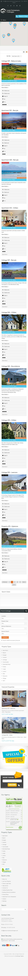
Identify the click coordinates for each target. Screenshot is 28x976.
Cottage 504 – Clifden (9, 312)
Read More (7, 712)
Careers (4, 898)
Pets (4, 673)
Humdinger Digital (19, 956)
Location (3, 616)
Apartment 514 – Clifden (10, 208)
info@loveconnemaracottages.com (11, 1)
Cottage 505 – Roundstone (11, 366)
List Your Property (6, 881)
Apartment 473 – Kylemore (8, 708)
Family (4, 666)
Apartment (5, 650)
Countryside (6, 662)
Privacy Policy (5, 894)
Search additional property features (11, 640)
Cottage (5, 659)
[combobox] (14, 618)
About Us (4, 879)
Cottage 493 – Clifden (9, 420)
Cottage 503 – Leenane (9, 472)
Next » (24, 582)
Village (4, 678)
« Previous (5, 582)
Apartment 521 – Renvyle (10, 110)
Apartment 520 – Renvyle (10, 160)
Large (4, 669)
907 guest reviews (16, 808)
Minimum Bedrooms (6, 626)
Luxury (4, 671)
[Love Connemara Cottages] (10, 11)
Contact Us (5, 887)
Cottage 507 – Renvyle (9, 260)
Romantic (5, 676)
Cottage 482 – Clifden (7, 735)
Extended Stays (6, 664)
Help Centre (5, 885)
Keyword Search (5, 631)
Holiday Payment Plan (7, 890)
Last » (14, 584)
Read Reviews (9, 827)
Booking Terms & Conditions (8, 892)
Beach (4, 652)
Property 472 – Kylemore (10, 526)
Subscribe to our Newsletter (9, 896)
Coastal (5, 657)
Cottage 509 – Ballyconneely (11, 61)
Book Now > (5, 254)
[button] (5, 38)
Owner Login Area (6, 883)
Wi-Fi (4, 680)
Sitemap (4, 901)
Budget (4, 655)
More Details (5, 87)
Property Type (4, 621)
